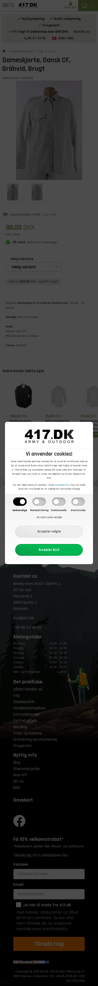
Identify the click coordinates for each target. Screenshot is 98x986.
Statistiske (78, 510)
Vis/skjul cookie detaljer (49, 517)
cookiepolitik (62, 485)
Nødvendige (20, 510)
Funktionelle (59, 510)
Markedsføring (39, 510)
